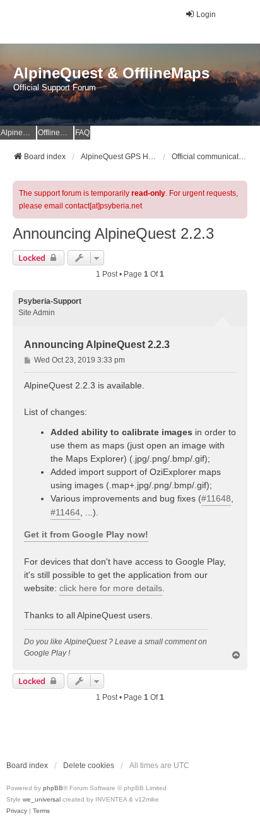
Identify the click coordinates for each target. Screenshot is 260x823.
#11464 (65, 512)
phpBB (53, 787)
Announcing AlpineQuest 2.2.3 (113, 233)
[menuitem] (16, 811)
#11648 (216, 498)
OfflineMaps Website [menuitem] (55, 132)
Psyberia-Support (49, 301)
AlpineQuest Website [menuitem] (18, 132)
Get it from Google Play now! (86, 534)
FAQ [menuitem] (82, 132)
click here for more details (110, 588)
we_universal (42, 799)
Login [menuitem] (206, 14)
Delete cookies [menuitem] (88, 765)
